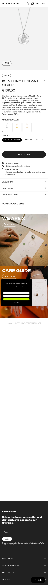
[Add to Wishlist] (43, 81)
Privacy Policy (39, 543)
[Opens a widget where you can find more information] (38, 580)
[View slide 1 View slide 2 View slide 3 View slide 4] (24, 38)
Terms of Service (10, 545)
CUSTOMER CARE (10, 194)
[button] (27, 3)
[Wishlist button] (37, 3)
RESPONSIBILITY (9, 188)
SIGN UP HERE (16, 299)
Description (8, 182)
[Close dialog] (46, 280)
